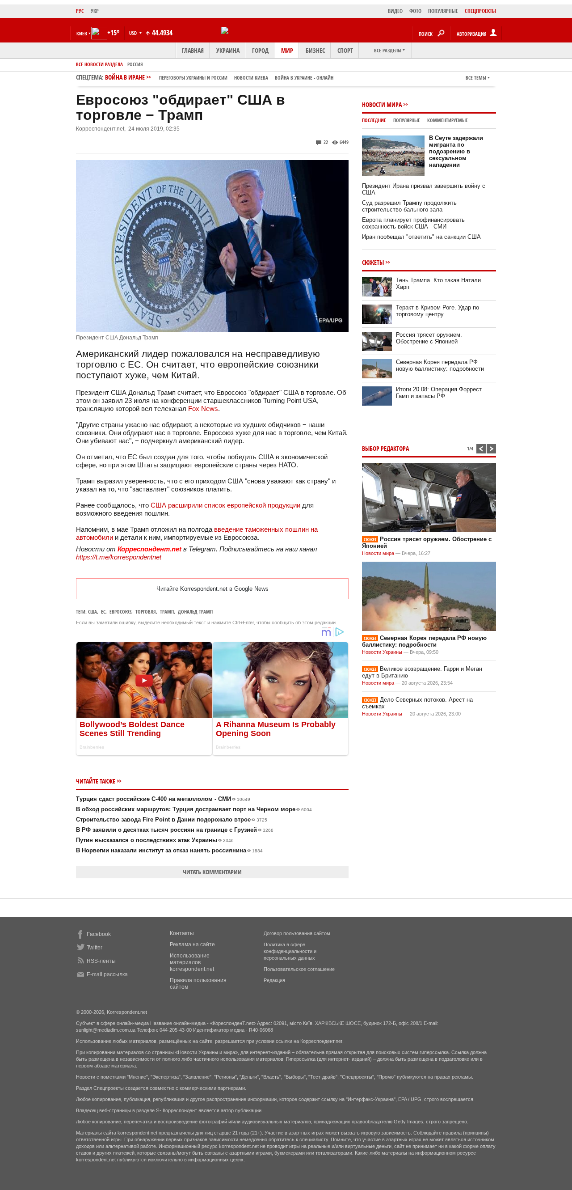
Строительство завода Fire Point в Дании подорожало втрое (171, 819)
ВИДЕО (395, 11)
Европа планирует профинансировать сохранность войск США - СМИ (413, 223)
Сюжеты (373, 262)
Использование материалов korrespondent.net (192, 962)
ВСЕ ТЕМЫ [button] (476, 77)
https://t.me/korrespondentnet (118, 557)
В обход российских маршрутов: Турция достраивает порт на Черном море (194, 809)
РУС (80, 11)
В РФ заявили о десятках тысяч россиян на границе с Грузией (174, 829)
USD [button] (133, 33)
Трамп (167, 611)
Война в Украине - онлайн (304, 77)
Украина (228, 50)
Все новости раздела (99, 64)
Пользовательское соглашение (299, 969)
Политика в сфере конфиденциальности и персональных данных (290, 951)
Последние (374, 120)
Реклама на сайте (192, 944)
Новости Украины (382, 652)
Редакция (274, 980)
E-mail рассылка (107, 974)
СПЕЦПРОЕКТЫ (480, 11)
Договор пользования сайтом (297, 933)
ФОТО (415, 11)
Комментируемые (447, 120)
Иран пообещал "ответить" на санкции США (421, 236)
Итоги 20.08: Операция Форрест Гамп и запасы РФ (439, 392)
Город (260, 50)
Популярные (406, 120)
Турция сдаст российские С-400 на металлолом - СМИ (163, 799)
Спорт (345, 50)
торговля (145, 611)
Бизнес (315, 50)
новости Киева (251, 77)
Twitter (94, 947)
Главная (193, 50)
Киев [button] (81, 33)
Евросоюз (120, 611)
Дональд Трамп (195, 611)
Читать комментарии (212, 872)
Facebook (99, 934)
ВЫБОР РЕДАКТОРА (385, 448)
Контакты (182, 933)
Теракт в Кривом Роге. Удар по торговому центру (437, 311)
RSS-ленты (101, 961)
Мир (287, 50)
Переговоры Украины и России (193, 77)
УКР (95, 11)
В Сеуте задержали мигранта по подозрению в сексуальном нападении (456, 151)
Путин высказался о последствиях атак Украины (155, 840)
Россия (135, 64)
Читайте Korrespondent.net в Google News (212, 588)
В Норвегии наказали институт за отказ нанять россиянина (169, 850)
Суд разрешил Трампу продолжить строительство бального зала (409, 206)
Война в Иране (219, 77)
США (92, 611)
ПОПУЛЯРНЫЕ (443, 11)
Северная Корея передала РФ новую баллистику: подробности (440, 365)
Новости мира (382, 104)
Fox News (203, 408)
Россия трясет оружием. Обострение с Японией (429, 338)
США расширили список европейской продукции (225, 505)
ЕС (103, 611)
